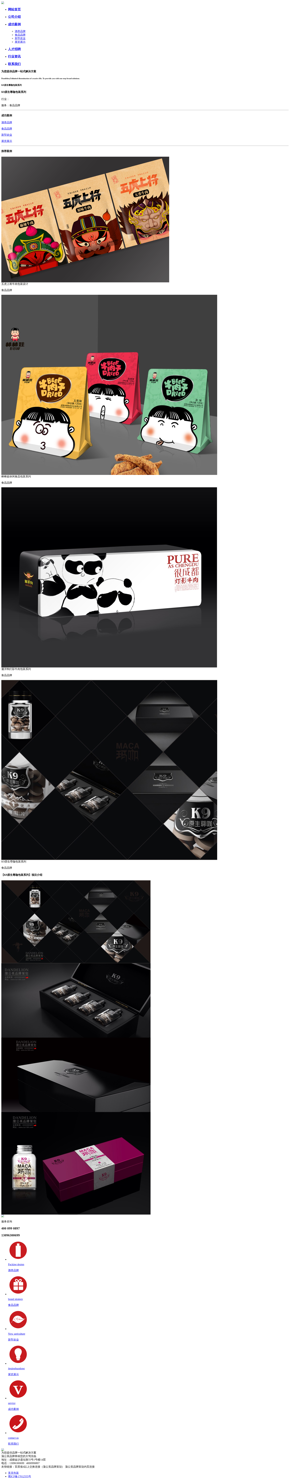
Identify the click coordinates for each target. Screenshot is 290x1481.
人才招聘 (14, 49)
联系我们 (14, 64)
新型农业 (20, 38)
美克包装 (13, 1472)
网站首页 (14, 9)
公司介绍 (14, 16)
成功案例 (14, 24)
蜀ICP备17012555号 (19, 1476)
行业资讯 (14, 56)
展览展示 (20, 41)
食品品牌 (20, 34)
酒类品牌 (20, 31)
